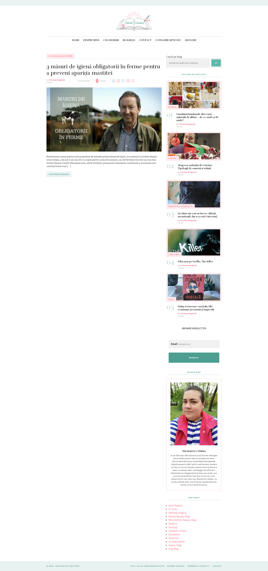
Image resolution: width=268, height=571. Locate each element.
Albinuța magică (177, 512)
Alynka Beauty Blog (179, 516)
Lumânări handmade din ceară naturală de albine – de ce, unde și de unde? (197, 117)
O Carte (172, 509)
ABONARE (190, 40)
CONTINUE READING (59, 174)
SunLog (172, 527)
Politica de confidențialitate (148, 566)
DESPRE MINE (91, 40)
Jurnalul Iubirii (176, 541)
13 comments (83, 80)
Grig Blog (173, 548)
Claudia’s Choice (177, 530)
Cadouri (172, 158)
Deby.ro (172, 523)
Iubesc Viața (175, 545)
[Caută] (216, 62)
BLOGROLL (129, 40)
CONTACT (145, 40)
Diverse (172, 107)
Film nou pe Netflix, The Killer (195, 261)
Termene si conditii (198, 566)
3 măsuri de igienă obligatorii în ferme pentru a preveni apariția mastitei (103, 69)
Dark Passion (175, 505)
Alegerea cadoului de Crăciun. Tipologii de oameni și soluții (195, 167)
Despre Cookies (176, 566)
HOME (75, 40)
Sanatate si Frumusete (180, 206)
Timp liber (174, 254)
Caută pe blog (174, 56)
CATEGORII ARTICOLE (168, 40)
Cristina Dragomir (57, 80)
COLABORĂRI (111, 40)
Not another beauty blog (182, 520)
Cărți (171, 299)
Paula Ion (173, 538)
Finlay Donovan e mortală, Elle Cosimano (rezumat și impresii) (196, 308)
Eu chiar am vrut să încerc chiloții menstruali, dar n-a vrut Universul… (198, 215)
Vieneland (174, 534)
